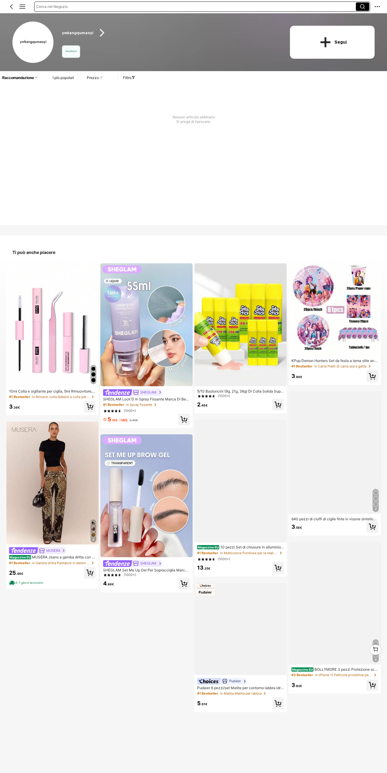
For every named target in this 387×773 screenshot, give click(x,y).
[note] (27, 583)
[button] (11, 6)
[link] (33, 42)
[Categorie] (22, 6)
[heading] (170, 33)
